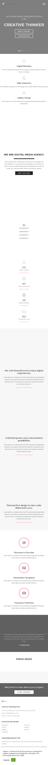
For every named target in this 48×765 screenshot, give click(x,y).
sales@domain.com (12, 713)
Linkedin (26, 727)
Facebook (5, 725)
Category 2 (24, 228)
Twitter (4, 727)
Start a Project (24, 692)
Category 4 (24, 235)
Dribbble (4, 729)
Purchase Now (24, 36)
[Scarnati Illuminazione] (10, 4)
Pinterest (27, 725)
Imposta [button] (6, 760)
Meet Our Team (24, 173)
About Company (24, 31)
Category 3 (24, 231)
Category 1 (24, 238)
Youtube (26, 729)
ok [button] (13, 760)
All (24, 225)
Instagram (5, 732)
